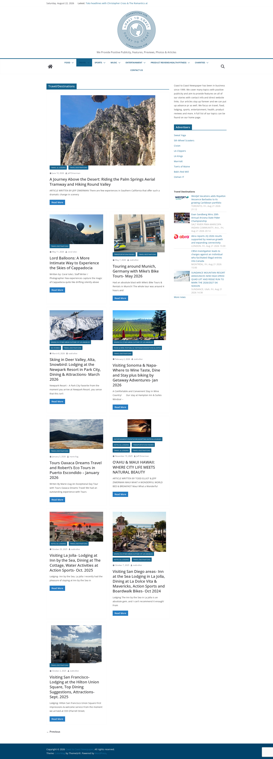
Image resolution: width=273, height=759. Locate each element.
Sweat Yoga (180, 135)
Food (67, 62)
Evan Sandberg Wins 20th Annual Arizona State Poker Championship (205, 217)
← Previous (53, 731)
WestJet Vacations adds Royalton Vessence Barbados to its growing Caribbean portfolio (208, 199)
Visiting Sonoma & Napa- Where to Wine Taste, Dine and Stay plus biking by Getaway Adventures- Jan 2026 (136, 375)
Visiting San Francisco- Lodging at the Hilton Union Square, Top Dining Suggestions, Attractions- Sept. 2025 (74, 686)
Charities (200, 62)
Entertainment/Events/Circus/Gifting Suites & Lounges (137, 439)
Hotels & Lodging (121, 445)
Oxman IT (179, 176)
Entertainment (134, 62)
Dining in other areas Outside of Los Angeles (70, 342)
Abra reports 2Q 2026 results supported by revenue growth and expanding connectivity (207, 239)
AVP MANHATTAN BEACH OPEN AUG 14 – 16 (109, 3)
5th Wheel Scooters (184, 140)
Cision (177, 145)
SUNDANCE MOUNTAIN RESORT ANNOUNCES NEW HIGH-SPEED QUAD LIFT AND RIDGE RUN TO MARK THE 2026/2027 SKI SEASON (208, 279)
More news (180, 297)
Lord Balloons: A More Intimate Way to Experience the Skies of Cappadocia (74, 262)
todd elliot (134, 260)
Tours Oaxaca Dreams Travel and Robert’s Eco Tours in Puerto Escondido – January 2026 (76, 470)
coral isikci (72, 251)
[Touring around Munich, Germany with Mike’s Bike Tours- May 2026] (139, 233)
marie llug (74, 456)
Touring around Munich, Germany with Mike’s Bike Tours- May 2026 (136, 271)
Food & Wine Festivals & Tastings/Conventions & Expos (137, 348)
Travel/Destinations (78, 167)
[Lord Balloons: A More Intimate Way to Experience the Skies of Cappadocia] (76, 229)
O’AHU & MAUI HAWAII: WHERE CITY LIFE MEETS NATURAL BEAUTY (134, 466)
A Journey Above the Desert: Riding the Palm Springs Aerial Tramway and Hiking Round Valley (102, 182)
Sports (98, 62)
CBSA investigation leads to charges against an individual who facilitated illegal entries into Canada (207, 255)
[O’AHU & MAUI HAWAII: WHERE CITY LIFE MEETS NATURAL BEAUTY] (139, 428)
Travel (82, 62)
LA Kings (178, 156)
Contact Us (136, 70)
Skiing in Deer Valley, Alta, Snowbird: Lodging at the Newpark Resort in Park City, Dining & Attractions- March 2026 (75, 369)
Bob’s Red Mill (181, 171)
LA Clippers (180, 150)
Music (114, 62)
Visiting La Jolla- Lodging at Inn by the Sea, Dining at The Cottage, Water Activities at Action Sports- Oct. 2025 (75, 563)
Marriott (178, 161)
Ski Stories (55, 348)
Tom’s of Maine (182, 166)
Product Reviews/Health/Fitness (168, 62)
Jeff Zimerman (74, 173)
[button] (72, 62)
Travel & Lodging (58, 167)
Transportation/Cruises (124, 254)
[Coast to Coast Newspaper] (50, 66)
